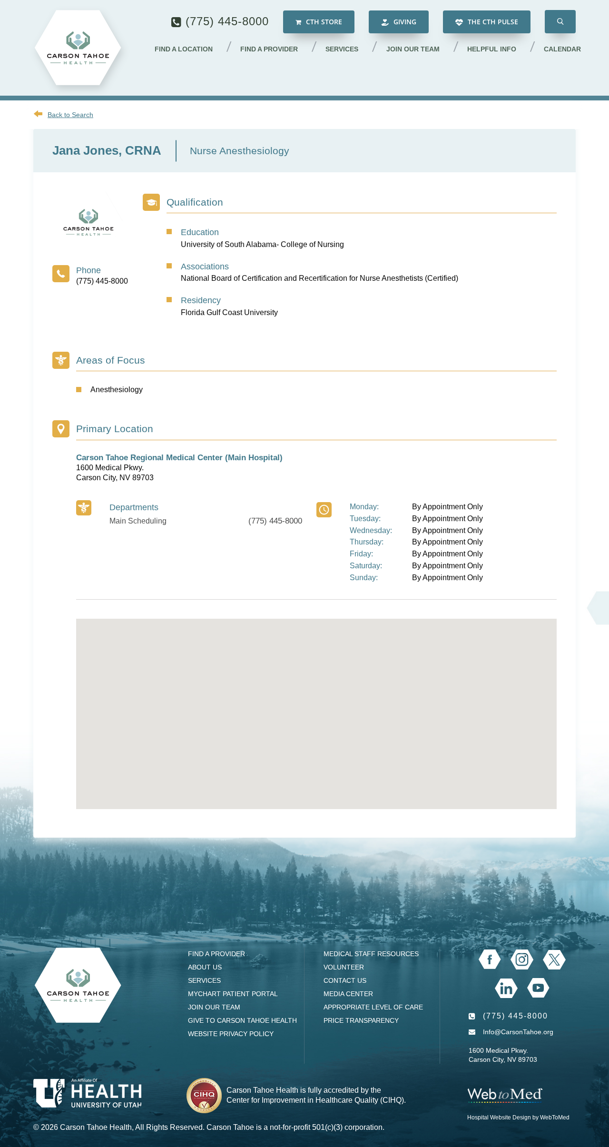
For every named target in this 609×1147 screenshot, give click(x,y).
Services (341, 49)
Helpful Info (491, 49)
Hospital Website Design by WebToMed (518, 1117)
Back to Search (70, 115)
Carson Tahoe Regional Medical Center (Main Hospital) (179, 457)
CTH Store (323, 21)
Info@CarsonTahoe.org (518, 1032)
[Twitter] (554, 959)
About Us (205, 967)
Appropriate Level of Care (373, 1007)
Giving (404, 21)
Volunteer (344, 967)
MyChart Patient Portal (233, 994)
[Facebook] (490, 959)
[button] (560, 21)
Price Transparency (361, 1020)
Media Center (348, 994)
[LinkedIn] (506, 988)
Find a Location (184, 49)
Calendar (562, 49)
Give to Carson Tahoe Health (242, 1020)
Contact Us (345, 980)
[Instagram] (522, 959)
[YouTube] (538, 988)
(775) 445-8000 (227, 21)
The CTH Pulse (492, 21)
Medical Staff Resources (371, 954)
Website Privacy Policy (231, 1034)
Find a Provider (269, 49)
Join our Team (413, 49)
